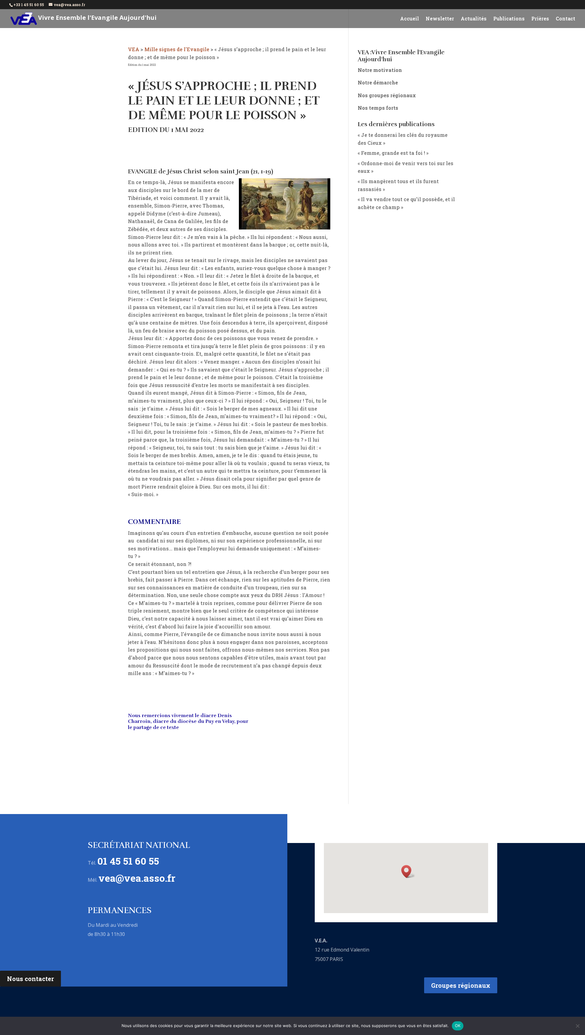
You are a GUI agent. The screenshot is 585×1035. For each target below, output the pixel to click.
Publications (509, 19)
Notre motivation (380, 70)
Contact (565, 19)
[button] (408, 871)
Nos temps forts (378, 108)
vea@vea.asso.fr (137, 877)
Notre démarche (378, 82)
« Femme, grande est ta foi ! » (393, 153)
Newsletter (440, 19)
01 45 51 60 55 (128, 860)
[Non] (577, 1026)
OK (458, 1025)
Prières (540, 19)
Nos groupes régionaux (387, 95)
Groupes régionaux (460, 985)
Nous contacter (30, 979)
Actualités (474, 19)
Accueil (409, 19)
